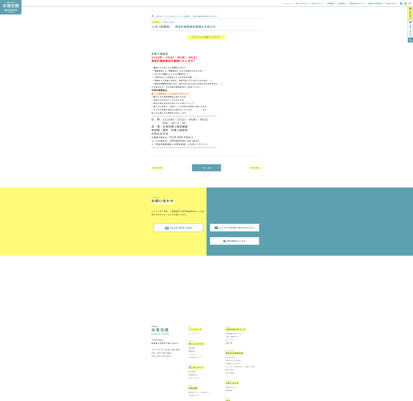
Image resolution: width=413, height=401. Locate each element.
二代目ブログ (194, 395)
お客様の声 (193, 375)
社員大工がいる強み (233, 360)
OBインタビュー (195, 378)
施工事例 (192, 372)
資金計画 (229, 343)
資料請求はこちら (236, 240)
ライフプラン (231, 340)
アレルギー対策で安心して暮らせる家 (240, 367)
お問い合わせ (410, 30)
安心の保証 (230, 373)
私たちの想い (231, 357)
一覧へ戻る (206, 167)
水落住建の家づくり (233, 333)
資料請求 (410, 15)
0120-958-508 (181, 228)
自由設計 (192, 348)
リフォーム (193, 354)
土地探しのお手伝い (233, 363)
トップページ (288, 4)
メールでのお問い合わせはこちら (237, 227)
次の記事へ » (256, 167)
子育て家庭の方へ (232, 337)
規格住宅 (192, 351)
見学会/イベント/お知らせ (166, 16)
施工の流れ (230, 370)
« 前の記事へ (157, 167)
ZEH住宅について (196, 357)
